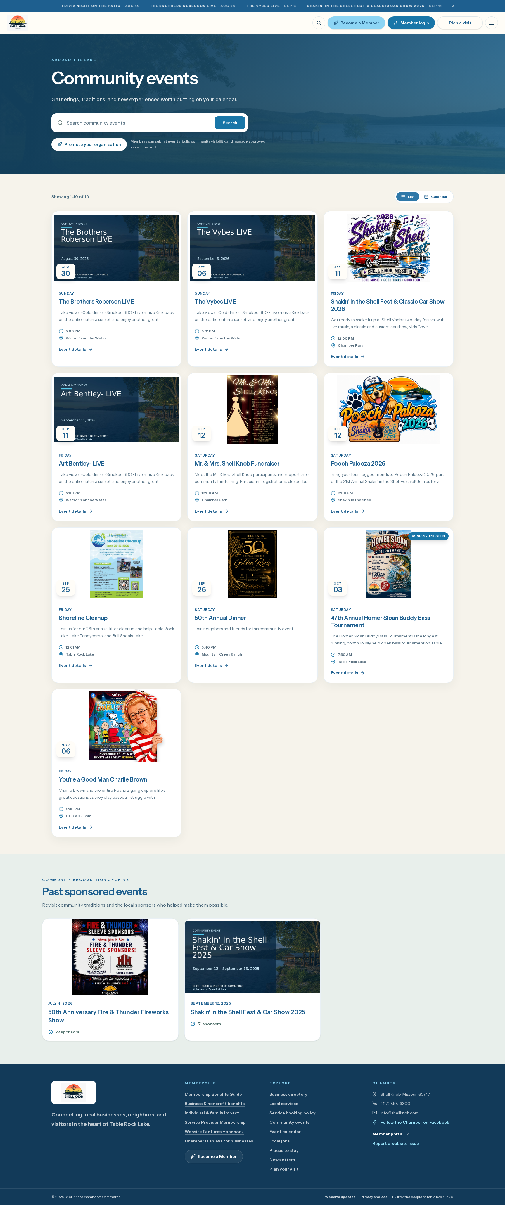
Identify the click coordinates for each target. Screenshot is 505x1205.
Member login (414, 22)
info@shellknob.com (400, 1113)
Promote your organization (92, 144)
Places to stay (284, 1150)
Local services (283, 1103)
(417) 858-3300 (395, 1103)
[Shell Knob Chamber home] (23, 23)
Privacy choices (374, 1196)
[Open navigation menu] (491, 22)
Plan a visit (460, 22)
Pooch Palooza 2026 (358, 463)
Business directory (288, 1094)
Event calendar (285, 1131)
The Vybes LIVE (215, 301)
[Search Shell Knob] (318, 22)
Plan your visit (284, 1169)
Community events (289, 1122)
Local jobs (279, 1141)
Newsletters (282, 1159)
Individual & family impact (212, 1113)
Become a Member (359, 22)
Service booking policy (292, 1113)
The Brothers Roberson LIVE (96, 301)
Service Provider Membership (215, 1122)
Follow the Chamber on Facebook (415, 1122)
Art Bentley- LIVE (82, 463)
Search (230, 122)
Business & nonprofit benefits (215, 1103)
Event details (72, 349)
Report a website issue (395, 1143)
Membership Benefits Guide (213, 1094)
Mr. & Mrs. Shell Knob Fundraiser (237, 463)
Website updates (340, 1196)
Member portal (388, 1134)
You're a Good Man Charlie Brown (103, 779)
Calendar (439, 196)
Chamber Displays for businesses (219, 1141)
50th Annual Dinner (220, 617)
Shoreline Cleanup (83, 617)
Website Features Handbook (214, 1131)
